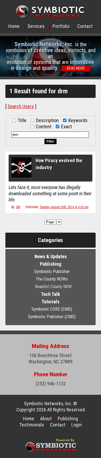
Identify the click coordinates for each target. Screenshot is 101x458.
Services (36, 26)
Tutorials (50, 301)
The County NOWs (52, 279)
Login (76, 425)
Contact (85, 26)
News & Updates (50, 256)
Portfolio (61, 26)
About (46, 418)
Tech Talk (50, 294)
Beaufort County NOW (53, 286)
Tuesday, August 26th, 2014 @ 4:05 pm (64, 207)
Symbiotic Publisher (52, 271)
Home (14, 26)
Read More (76, 68)
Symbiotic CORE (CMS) (52, 309)
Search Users (21, 106)
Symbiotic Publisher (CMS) (52, 316)
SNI (18, 207)
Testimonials (31, 425)
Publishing (50, 264)
